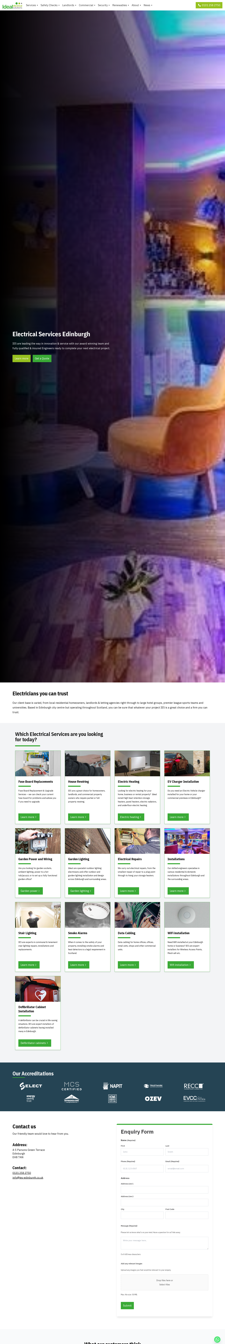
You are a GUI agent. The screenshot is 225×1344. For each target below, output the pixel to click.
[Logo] (12, 5)
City (122, 1209)
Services (31, 5)
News (147, 5)
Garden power (29, 891)
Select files (164, 1284)
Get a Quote (42, 358)
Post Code (169, 1209)
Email (172, 1161)
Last (167, 1146)
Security (103, 5)
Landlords (68, 5)
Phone (128, 1161)
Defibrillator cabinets (33, 1043)
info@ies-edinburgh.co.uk (27, 1177)
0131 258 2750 (211, 5)
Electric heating (129, 817)
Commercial (86, 5)
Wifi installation (179, 965)
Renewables (119, 5)
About (135, 5)
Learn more (21, 358)
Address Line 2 (127, 1196)
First (123, 1146)
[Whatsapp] (217, 1339)
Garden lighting (79, 891)
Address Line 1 (127, 1184)
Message (129, 1226)
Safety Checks (49, 5)
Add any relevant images (131, 1263)
